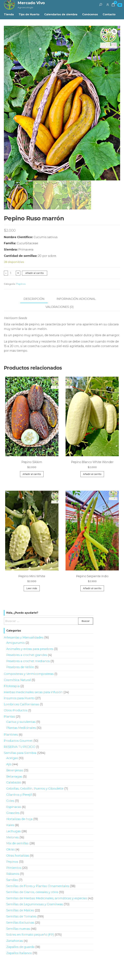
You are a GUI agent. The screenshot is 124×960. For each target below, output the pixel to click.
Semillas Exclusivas (20, 922)
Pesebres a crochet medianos (28, 661)
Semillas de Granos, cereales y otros (32, 892)
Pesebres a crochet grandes (26, 655)
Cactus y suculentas (21, 722)
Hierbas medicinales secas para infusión (33, 692)
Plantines (11, 734)
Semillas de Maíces (20, 910)
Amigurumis (15, 643)
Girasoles (12, 813)
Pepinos (21, 283)
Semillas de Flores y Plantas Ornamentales (37, 886)
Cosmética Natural (17, 680)
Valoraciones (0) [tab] (60, 307)
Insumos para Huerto (19, 698)
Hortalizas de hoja (19, 819)
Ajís (8, 764)
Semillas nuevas (18, 929)
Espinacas (13, 807)
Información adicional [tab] (76, 299)
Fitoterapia (12, 686)
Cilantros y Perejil (19, 794)
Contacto (109, 14)
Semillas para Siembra (20, 753)
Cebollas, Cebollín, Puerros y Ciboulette (34, 788)
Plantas (9, 716)
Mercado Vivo (31, 2)
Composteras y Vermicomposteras (29, 674)
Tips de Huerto (29, 14)
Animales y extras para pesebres (29, 649)
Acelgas (12, 758)
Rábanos (12, 874)
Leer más (31, 588)
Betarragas (14, 776)
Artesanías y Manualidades (23, 637)
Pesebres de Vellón (20, 667)
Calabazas (13, 782)
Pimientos (13, 868)
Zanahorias (14, 941)
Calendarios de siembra (60, 14)
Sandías (12, 880)
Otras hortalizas (17, 855)
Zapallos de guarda (20, 947)
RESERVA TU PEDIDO (19, 747)
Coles (10, 801)
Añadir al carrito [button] (32, 474)
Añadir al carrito (34, 273)
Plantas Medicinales (21, 728)
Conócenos (90, 14)
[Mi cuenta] (107, 4)
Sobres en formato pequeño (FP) (30, 934)
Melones (12, 837)
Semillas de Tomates (21, 916)
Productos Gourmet (18, 741)
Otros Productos (15, 710)
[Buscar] (100, 4)
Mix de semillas (17, 843)
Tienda (9, 14)
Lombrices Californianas (21, 704)
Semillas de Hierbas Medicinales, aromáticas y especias (46, 898)
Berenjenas (14, 770)
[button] (114, 31)
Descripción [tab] (34, 299)
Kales (10, 825)
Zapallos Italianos (19, 953)
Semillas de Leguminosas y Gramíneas (34, 904)
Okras (10, 849)
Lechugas (13, 831)
